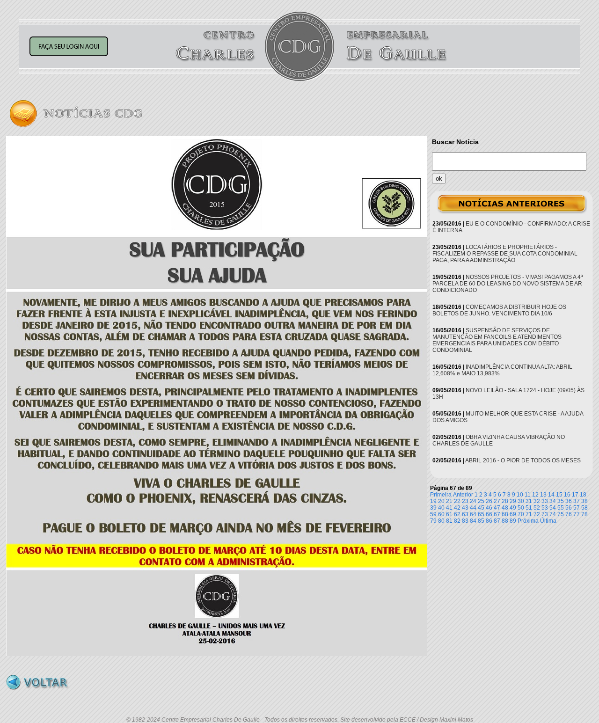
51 (529, 507)
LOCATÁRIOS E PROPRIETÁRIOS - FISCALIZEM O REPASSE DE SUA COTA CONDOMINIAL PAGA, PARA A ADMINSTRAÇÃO (504, 253)
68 (505, 514)
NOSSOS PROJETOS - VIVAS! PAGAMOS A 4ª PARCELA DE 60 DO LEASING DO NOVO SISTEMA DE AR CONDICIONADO (507, 283)
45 (481, 507)
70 (521, 514)
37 (576, 501)
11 (528, 494)
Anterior (463, 494)
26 (489, 501)
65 (481, 514)
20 (441, 501)
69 (513, 514)
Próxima (528, 521)
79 (433, 521)
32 (536, 501)
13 (543, 494)
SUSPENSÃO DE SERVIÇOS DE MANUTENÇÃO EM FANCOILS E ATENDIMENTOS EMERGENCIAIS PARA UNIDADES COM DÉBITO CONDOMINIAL (497, 340)
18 (583, 494)
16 (567, 494)
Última (548, 521)
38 (584, 501)
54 (552, 507)
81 (449, 521)
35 (560, 501)
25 (481, 501)
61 (449, 514)
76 (568, 514)
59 (433, 514)
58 (584, 507)
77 (576, 514)
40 (441, 507)
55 (560, 507)
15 (559, 494)
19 (433, 501)
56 (568, 507)
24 (473, 501)
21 (449, 501)
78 (584, 514)
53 (544, 507)
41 (449, 507)
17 (575, 494)
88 (505, 521)
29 (513, 501)
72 (536, 514)
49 (513, 507)
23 (465, 501)
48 (505, 507)
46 (489, 507)
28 (505, 501)
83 (465, 521)
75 (560, 514)
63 (465, 514)
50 (521, 507)
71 (529, 514)
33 (544, 501)
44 (473, 507)
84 (473, 521)
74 (552, 514)
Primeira (441, 494)
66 (489, 514)
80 (441, 521)
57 (576, 507)
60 (441, 514)
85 (481, 521)
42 (457, 507)
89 (513, 521)
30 (521, 501)
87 (497, 521)
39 (433, 507)
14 (551, 494)
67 (497, 514)
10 (520, 494)
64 (473, 514)
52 (536, 507)
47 (497, 507)
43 (465, 507)
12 (535, 494)
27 (497, 501)
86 (489, 521)
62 (457, 514)
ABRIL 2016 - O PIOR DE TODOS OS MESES (523, 460)
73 (544, 514)
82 (457, 521)
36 (568, 501)
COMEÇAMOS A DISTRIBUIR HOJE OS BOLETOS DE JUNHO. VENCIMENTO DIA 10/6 (499, 310)
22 (457, 501)
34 (552, 501)
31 (529, 501)
